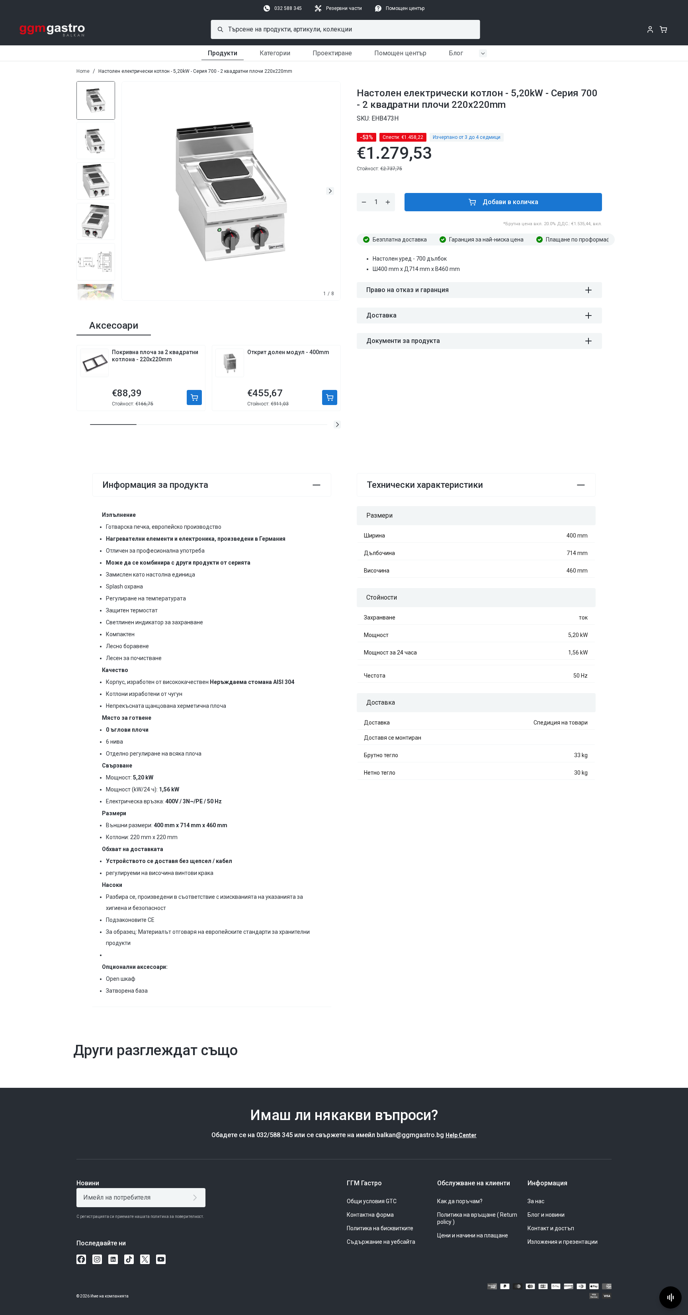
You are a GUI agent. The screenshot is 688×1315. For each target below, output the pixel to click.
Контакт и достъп (551, 1228)
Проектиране (332, 53)
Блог (456, 53)
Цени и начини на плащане (472, 1235)
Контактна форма (370, 1215)
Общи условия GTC (372, 1201)
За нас (536, 1201)
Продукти (222, 53)
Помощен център (405, 8)
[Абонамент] (196, 1197)
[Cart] (663, 29)
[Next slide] (330, 191)
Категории (275, 53)
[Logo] (52, 29)
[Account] (650, 29)
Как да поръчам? (460, 1201)
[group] (95, 100)
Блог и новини (546, 1215)
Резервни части (344, 8)
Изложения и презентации (563, 1242)
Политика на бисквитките (380, 1228)
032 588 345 (288, 8)
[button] (337, 425)
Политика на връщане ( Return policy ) (477, 1218)
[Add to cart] (194, 397)
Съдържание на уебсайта (381, 1242)
